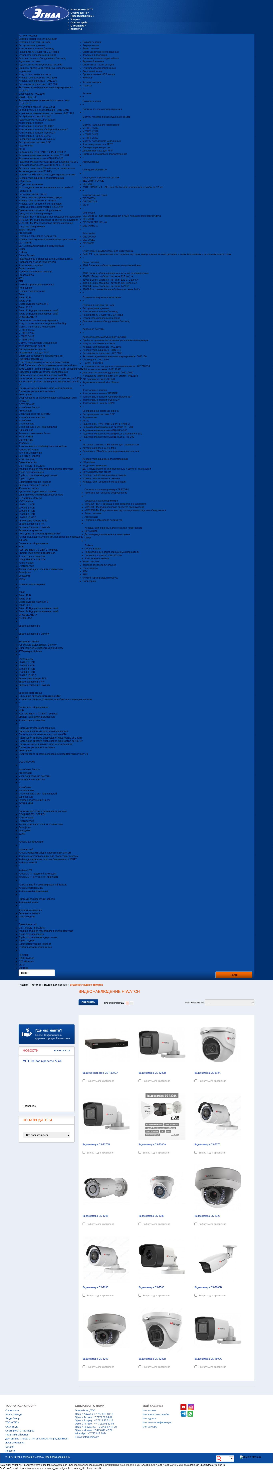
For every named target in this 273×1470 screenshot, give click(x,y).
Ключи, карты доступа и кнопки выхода (41, 569)
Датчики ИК (25, 242)
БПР (21, 281)
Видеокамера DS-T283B (152, 1358)
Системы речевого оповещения (101, 51)
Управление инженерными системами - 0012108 (46, 113)
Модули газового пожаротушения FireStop (43, 323)
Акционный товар (93, 71)
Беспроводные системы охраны (37, 139)
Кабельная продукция (95, 55)
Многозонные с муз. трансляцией (38, 426)
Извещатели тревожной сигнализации (40, 203)
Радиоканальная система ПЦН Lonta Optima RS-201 (48, 161)
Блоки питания (27, 229)
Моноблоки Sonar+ (29, 407)
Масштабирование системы (35, 414)
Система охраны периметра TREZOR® (41, 207)
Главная (23, 984)
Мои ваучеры (149, 1426)
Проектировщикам (82, 16)
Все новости (62, 1050)
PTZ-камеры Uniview (30, 498)
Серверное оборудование (33, 543)
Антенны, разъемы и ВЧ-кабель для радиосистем (47, 168)
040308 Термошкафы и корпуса (36, 284)
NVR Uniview (26, 501)
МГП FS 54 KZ (26, 336)
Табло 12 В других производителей (38, 310)
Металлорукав (27, 459)
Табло (22, 294)
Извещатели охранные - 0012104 (38, 80)
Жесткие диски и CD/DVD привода (38, 549)
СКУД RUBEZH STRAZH (32, 559)
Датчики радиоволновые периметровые (41, 245)
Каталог (36, 984)
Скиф (22, 249)
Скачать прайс (79, 22)
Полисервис (25, 287)
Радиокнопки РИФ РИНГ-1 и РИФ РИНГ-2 (42, 152)
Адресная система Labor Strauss (37, 119)
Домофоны (25, 572)
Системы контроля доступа (98, 64)
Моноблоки (25, 420)
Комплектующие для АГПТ (34, 346)
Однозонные (26, 430)
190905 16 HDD (27, 517)
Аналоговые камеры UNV (33, 520)
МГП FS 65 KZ (26, 329)
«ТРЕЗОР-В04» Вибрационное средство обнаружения (50, 216)
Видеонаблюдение (93, 61)
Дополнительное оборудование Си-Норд (42, 58)
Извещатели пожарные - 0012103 (38, 77)
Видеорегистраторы (30, 530)
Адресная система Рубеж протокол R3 (41, 64)
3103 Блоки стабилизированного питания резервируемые (52, 368)
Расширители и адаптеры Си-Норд (39, 51)
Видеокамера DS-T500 (151, 1287)
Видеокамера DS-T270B (96, 1144)
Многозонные (26, 423)
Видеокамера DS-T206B (208, 1287)
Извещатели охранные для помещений (41, 178)
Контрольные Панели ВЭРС (35, 136)
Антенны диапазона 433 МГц (35, 171)
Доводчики (25, 575)
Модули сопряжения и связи (35, 74)
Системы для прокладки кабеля (101, 58)
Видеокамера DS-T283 (151, 1216)
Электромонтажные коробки (35, 482)
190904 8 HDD (27, 514)
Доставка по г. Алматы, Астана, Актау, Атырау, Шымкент (37, 1438)
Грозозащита (26, 275)
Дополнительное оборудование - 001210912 (44, 110)
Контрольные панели (31, 123)
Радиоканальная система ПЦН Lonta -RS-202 (44, 165)
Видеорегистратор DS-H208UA (100, 1072)
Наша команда (13, 1414)
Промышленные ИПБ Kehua (99, 74)
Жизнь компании (14, 1442)
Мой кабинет (152, 1405)
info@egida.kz (91, 1437)
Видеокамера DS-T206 (95, 1216)
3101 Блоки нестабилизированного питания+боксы (48, 365)
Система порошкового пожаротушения (41, 355)
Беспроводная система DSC (35, 142)
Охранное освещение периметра (38, 236)
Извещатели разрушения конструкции (40, 197)
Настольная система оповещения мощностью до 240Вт (50, 378)
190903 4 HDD (27, 510)
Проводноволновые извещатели (37, 262)
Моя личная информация (156, 1422)
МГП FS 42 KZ (26, 333)
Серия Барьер (27, 255)
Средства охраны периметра (35, 213)
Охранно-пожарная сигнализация (38, 39)
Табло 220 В (25, 307)
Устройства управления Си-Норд (37, 55)
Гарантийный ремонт (17, 1434)
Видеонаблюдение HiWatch (34, 527)
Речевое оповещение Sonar (34, 433)
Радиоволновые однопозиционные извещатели (46, 258)
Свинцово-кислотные (31, 359)
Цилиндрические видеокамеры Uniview (41, 494)
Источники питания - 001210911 (37, 106)
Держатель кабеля (29, 456)
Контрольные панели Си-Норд (36, 48)
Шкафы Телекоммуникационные (37, 553)
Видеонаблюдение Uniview (34, 485)
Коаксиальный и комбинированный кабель (43, 446)
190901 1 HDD (27, 504)
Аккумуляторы (91, 45)
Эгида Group (12, 1418)
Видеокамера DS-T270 (207, 1144)
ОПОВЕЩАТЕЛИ (28, 317)
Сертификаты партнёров (19, 1430)
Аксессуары (25, 232)
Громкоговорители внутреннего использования (45, 388)
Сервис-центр (80, 12)
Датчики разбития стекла (33, 194)
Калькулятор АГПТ (82, 9)
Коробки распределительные (35, 271)
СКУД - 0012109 (28, 97)
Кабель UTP (25, 443)
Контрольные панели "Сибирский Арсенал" (43, 129)
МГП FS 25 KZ (26, 339)
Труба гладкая (27, 478)
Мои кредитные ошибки (155, 1414)
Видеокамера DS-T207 (95, 1358)
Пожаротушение (92, 42)
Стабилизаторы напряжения (99, 68)
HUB (21, 546)
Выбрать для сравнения (100, 1081)
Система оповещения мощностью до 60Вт (43, 375)
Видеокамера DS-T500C (208, 1358)
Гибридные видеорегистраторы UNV (40, 533)
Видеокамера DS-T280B (152, 1072)
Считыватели (26, 566)
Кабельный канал (29, 449)
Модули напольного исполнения (37, 326)
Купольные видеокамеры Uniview (38, 491)
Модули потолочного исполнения (38, 342)
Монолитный (26, 439)
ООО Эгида (11, 1426)
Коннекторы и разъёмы (32, 556)
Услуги (76, 19)
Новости (10, 1450)
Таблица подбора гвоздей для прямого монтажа (46, 469)
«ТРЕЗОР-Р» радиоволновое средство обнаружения (48, 220)
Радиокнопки (26, 145)
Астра (22, 148)
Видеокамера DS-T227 (207, 1216)
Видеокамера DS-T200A (152, 1144)
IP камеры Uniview (29, 488)
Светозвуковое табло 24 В (33, 304)
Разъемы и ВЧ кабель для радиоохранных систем (47, 174)
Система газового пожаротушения (38, 320)
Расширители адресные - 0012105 (38, 84)
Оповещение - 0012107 (32, 93)
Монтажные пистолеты (32, 465)
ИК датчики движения (31, 184)
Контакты (76, 29)
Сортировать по (194, 1003)
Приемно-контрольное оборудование (40, 210)
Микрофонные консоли (32, 417)
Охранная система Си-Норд (35, 42)
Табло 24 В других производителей (38, 313)
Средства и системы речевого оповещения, (43, 372)
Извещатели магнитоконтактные (37, 200)
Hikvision (88, 77)
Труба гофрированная (31, 472)
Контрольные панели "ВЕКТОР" (36, 126)
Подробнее (29, 1106)
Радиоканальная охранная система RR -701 (44, 155)
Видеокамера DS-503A (207, 1072)
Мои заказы (149, 1410)
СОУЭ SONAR (27, 404)
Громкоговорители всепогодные (37, 391)
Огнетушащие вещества (32, 349)
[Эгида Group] (44, 21)
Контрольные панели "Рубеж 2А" (37, 132)
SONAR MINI (26, 436)
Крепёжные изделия (30, 452)
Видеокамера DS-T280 (95, 1287)
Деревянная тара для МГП (34, 352)
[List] (132, 1003)
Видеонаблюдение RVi (32, 523)
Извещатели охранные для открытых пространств (47, 239)
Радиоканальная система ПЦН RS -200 (41, 158)
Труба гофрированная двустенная (38, 475)
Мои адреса (149, 1418)
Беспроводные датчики (32, 45)
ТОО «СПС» (12, 1422)
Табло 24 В (25, 300)
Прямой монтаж (28, 462)
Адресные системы (30, 61)
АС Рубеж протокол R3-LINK (35, 116)
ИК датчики (25, 181)
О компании (78, 25)
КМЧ (21, 278)
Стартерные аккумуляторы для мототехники (44, 362)
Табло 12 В (25, 297)
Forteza (23, 252)
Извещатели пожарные (32, 291)
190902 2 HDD (27, 507)
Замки (22, 579)
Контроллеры (26, 562)
